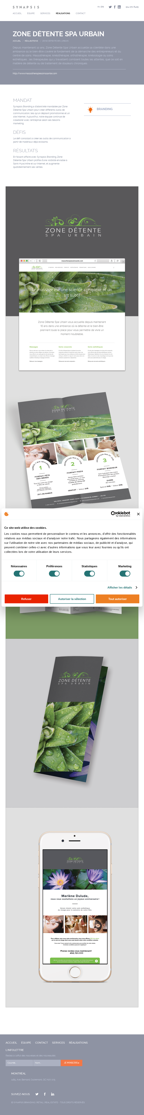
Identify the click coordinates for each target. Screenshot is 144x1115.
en (102, 7)
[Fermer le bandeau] (138, 514)
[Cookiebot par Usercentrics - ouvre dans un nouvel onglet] (113, 514)
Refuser (26, 598)
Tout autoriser (117, 598)
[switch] (54, 574)
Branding (104, 109)
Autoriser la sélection (72, 598)
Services (45, 13)
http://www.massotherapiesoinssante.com (35, 73)
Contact (81, 13)
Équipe (31, 13)
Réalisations (63, 13)
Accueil (17, 13)
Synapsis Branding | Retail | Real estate (36, 1102)
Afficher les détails (119, 587)
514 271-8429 (132, 7)
